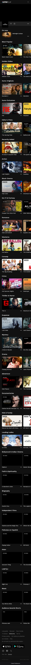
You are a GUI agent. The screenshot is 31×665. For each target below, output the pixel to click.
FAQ (11, 639)
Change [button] (10, 654)
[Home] (6, 2)
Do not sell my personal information (12, 641)
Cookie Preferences (15, 663)
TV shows (4, 633)
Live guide (5, 631)
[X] (11, 651)
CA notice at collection (18, 636)
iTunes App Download (7, 646)
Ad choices (5, 639)
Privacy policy (6, 636)
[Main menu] (28, 2)
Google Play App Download (19, 646)
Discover (12, 631)
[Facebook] (7, 651)
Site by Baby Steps (24, 659)
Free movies (19, 631)
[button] (15, 34)
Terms (18, 633)
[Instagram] (3, 651)
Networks (12, 633)
